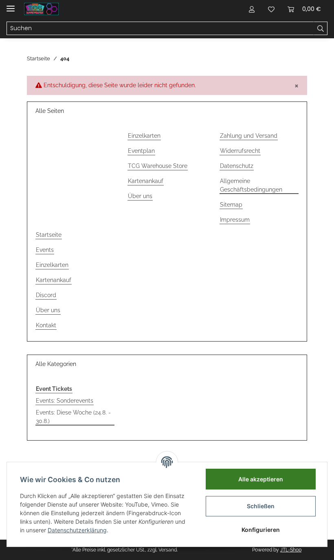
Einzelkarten (144, 135)
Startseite (49, 234)
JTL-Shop (290, 550)
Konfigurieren (261, 529)
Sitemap (231, 204)
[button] (251, 9)
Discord (46, 295)
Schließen (261, 506)
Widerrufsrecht (240, 151)
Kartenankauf (145, 181)
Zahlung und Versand (248, 135)
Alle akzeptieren (260, 479)
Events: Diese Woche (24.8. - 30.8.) (73, 416)
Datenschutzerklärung (77, 530)
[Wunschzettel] (271, 9)
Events (45, 250)
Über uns (140, 196)
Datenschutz (236, 166)
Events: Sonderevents (64, 400)
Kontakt (46, 325)
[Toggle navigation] (11, 5)
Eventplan (141, 151)
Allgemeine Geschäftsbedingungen (251, 185)
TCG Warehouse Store (157, 166)
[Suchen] (320, 28)
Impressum (235, 219)
